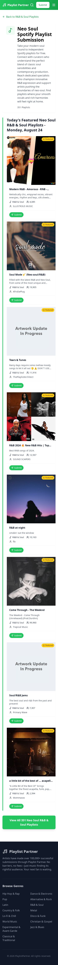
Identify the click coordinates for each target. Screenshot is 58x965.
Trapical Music (20, 626)
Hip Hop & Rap (11, 893)
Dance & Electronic (41, 893)
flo (14, 541)
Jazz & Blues (37, 927)
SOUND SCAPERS (21, 459)
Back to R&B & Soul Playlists (22, 16)
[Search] (32, 5)
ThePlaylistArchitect (23, 376)
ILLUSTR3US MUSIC (23, 206)
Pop (4, 899)
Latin (5, 905)
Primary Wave (20, 712)
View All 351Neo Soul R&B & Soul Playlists (29, 822)
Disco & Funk (38, 916)
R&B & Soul (36, 905)
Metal (33, 910)
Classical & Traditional (8, 938)
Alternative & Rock (41, 899)
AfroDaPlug (19, 291)
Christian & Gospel (41, 921)
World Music (9, 921)
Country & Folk (11, 910)
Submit (43, 5)
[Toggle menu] (54, 5)
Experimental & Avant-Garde (11, 929)
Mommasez (19, 797)
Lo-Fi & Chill (9, 916)
